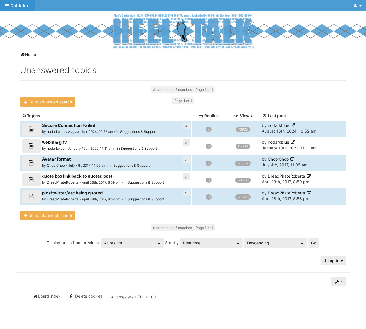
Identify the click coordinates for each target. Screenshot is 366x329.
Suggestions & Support (138, 131)
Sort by (182, 242)
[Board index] (183, 31)
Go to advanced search (50, 101)
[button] (132, 243)
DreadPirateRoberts (62, 182)
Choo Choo (56, 165)
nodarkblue (56, 131)
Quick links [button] (19, 5)
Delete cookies (88, 296)
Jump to (332, 260)
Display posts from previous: (84, 242)
